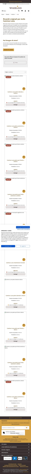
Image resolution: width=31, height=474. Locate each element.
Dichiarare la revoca (24, 466)
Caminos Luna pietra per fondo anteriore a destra (15, 363)
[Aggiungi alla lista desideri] (23, 88)
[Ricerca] (18, 11)
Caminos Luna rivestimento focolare (15, 262)
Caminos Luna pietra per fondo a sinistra (15, 161)
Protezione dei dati (12, 463)
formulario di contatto (24, 3)
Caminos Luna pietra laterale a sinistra (15, 92)
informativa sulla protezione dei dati (10, 439)
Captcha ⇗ (21, 434)
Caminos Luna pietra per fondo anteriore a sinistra (15, 195)
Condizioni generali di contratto (10, 465)
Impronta (20, 463)
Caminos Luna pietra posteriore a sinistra (15, 126)
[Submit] (26, 427)
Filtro (16, 62)
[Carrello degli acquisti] (28, 11)
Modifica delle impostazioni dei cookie (11, 466)
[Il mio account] (25, 11)
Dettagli (15, 104)
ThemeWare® (25, 471)
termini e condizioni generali (15, 441)
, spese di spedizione (23, 469)
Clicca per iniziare (14, 433)
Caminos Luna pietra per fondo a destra (15, 329)
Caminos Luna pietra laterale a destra (15, 295)
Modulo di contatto (8, 49)
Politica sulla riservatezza (23, 229)
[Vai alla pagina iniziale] (15, 7)
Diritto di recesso (22, 465)
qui (6, 241)
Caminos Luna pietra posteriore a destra (15, 397)
